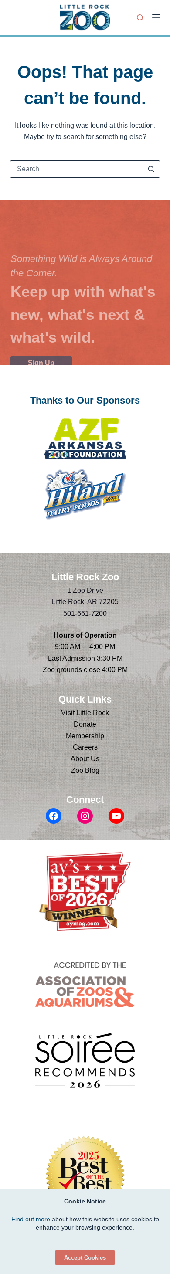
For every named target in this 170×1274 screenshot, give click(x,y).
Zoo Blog (85, 770)
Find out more (30, 1219)
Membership (85, 736)
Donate (85, 724)
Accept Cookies (85, 1257)
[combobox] (76, 169)
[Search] (140, 17)
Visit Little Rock (85, 713)
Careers (85, 747)
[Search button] (151, 169)
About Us (85, 758)
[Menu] (156, 17)
